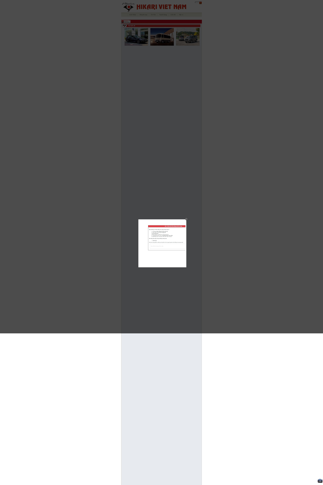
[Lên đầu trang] (320, 482)
